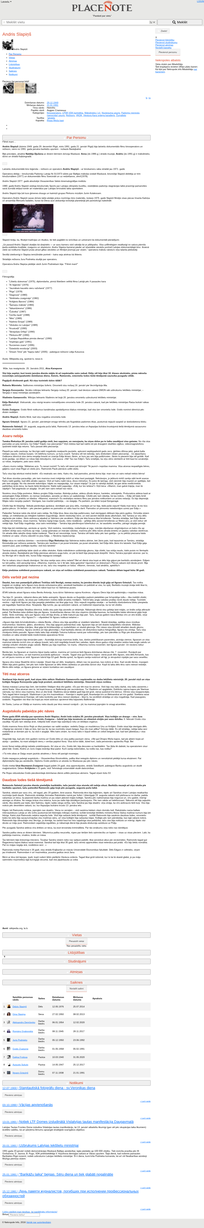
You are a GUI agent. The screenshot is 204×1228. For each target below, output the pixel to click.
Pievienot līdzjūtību (164, 40)
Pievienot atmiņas (164, 45)
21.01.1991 (52, 105)
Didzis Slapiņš (20, 1006)
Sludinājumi (14, 67)
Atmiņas (13, 61)
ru (150, 98)
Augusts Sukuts (20, 1064)
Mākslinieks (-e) (92, 113)
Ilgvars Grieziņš (20, 1072)
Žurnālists (121, 115)
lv (146, 98)
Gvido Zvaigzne (20, 1049)
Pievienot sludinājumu (166, 42)
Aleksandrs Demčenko (24, 1022)
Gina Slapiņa (19, 1014)
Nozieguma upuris (111, 113)
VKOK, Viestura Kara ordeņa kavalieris (95, 115)
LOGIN (200, 1)
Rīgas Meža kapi (55, 120)
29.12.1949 (52, 102)
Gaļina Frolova (20, 1057)
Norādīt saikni (77, 988)
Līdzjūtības (14, 64)
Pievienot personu (168, 52)
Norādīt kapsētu (163, 47)
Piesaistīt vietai (76, 941)
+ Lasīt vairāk (145, 1101)
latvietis (51, 118)
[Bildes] (39, 92)
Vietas (12, 57)
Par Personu (15, 54)
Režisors (70, 115)
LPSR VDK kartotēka (72, 113)
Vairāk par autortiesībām (38, 1222)
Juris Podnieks (20, 1040)
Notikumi (13, 74)
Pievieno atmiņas (13, 1095)
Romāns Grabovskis (23, 1031)
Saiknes (13, 71)
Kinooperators (54, 113)
